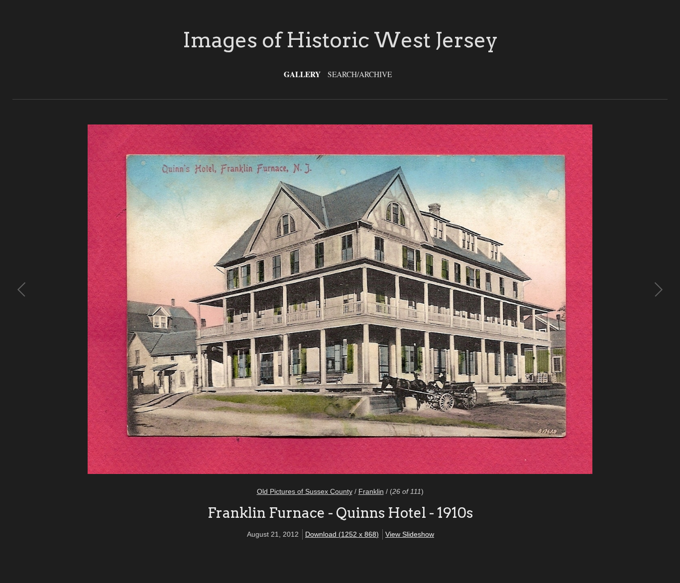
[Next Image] (499, 299)
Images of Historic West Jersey (340, 39)
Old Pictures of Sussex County (304, 491)
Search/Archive (360, 74)
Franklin (371, 491)
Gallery (302, 74)
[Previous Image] (181, 299)
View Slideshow (409, 534)
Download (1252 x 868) (342, 534)
